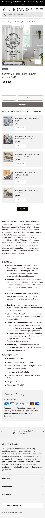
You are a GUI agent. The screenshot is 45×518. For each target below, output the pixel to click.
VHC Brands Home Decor (14, 512)
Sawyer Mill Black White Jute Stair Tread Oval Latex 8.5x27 (27, 155)
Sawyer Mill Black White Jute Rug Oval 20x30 (26, 191)
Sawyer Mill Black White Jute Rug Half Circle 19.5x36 (26, 173)
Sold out (30, 98)
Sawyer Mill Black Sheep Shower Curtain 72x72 (21, 22)
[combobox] (22, 14)
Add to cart (20, 128)
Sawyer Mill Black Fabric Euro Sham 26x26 (27, 119)
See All (22, 209)
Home (4, 22)
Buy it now (22, 105)
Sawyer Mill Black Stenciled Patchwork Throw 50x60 (24, 137)
